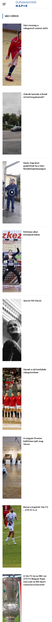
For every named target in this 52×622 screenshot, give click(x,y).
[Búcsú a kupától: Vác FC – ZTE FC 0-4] (12, 536)
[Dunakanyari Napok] (26, 4)
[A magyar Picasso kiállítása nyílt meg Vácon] (12, 467)
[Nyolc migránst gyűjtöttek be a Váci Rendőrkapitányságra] (12, 192)
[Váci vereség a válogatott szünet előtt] (12, 55)
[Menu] (4, 4)
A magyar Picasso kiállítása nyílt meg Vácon (33, 441)
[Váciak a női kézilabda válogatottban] (12, 399)
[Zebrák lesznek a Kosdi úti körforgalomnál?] (12, 123)
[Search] (48, 4)
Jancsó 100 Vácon (32, 300)
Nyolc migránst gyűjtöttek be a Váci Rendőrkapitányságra (34, 166)
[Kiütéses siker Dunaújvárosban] (12, 261)
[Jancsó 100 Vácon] (12, 330)
